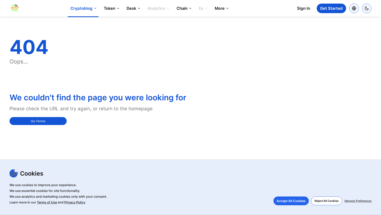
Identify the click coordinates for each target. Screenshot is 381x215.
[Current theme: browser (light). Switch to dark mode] (366, 8)
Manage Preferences (357, 200)
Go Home (38, 121)
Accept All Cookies (291, 201)
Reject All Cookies (327, 200)
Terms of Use (47, 202)
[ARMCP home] (15, 8)
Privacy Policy (74, 202)
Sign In (303, 8)
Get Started (331, 8)
